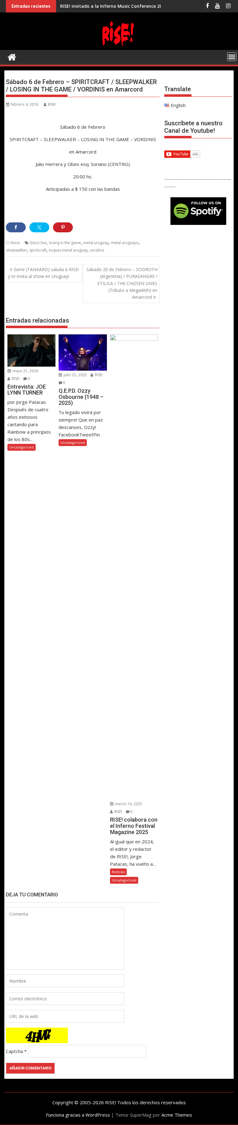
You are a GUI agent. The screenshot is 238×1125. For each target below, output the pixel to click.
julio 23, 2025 (75, 374)
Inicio (15, 242)
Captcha (14, 1051)
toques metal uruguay (68, 250)
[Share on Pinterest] (63, 227)
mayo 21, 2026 (24, 370)
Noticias (118, 871)
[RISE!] (119, 46)
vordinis (97, 250)
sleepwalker (16, 250)
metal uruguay (95, 242)
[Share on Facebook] (16, 227)
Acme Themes (176, 1115)
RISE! (52, 104)
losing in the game (65, 242)
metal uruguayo (125, 242)
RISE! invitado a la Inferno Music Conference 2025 (113, 6)
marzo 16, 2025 (128, 803)
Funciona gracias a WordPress (78, 1115)
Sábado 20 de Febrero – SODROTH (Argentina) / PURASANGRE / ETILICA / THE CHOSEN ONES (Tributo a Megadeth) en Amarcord (121, 283)
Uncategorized (21, 447)
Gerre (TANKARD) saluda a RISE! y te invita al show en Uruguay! (43, 272)
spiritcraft (37, 250)
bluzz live (38, 242)
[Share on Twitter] (39, 227)
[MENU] (231, 56)
